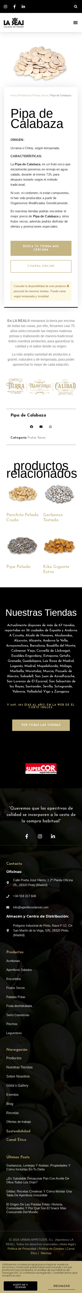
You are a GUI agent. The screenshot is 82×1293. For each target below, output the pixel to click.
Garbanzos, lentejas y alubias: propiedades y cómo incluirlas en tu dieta (38, 1167)
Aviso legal (67, 1244)
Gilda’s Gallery (17, 1085)
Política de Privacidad (22, 1248)
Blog (9, 1104)
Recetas (12, 1113)
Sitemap (46, 1253)
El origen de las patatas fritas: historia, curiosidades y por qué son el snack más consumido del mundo (36, 1208)
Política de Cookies (51, 1248)
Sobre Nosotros (18, 1076)
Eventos (12, 1094)
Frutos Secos (40, 95)
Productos (25, 95)
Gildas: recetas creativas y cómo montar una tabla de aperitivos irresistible (39, 1193)
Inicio (14, 95)
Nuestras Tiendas (19, 1067)
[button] (75, 6)
